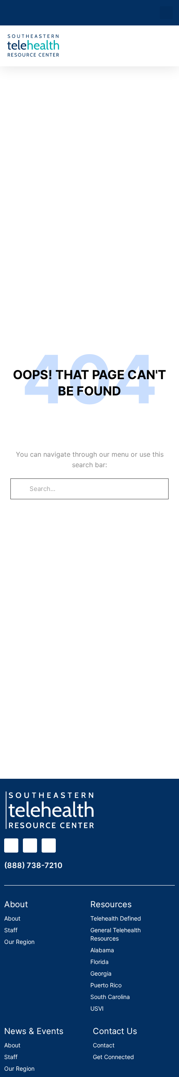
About (12, 918)
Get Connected (113, 1056)
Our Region (19, 941)
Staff (10, 930)
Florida (99, 961)
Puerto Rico (106, 985)
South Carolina (110, 996)
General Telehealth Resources (115, 934)
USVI (97, 1008)
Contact (103, 1045)
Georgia (101, 973)
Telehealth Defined (115, 918)
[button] (166, 12)
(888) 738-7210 (33, 865)
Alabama (102, 950)
